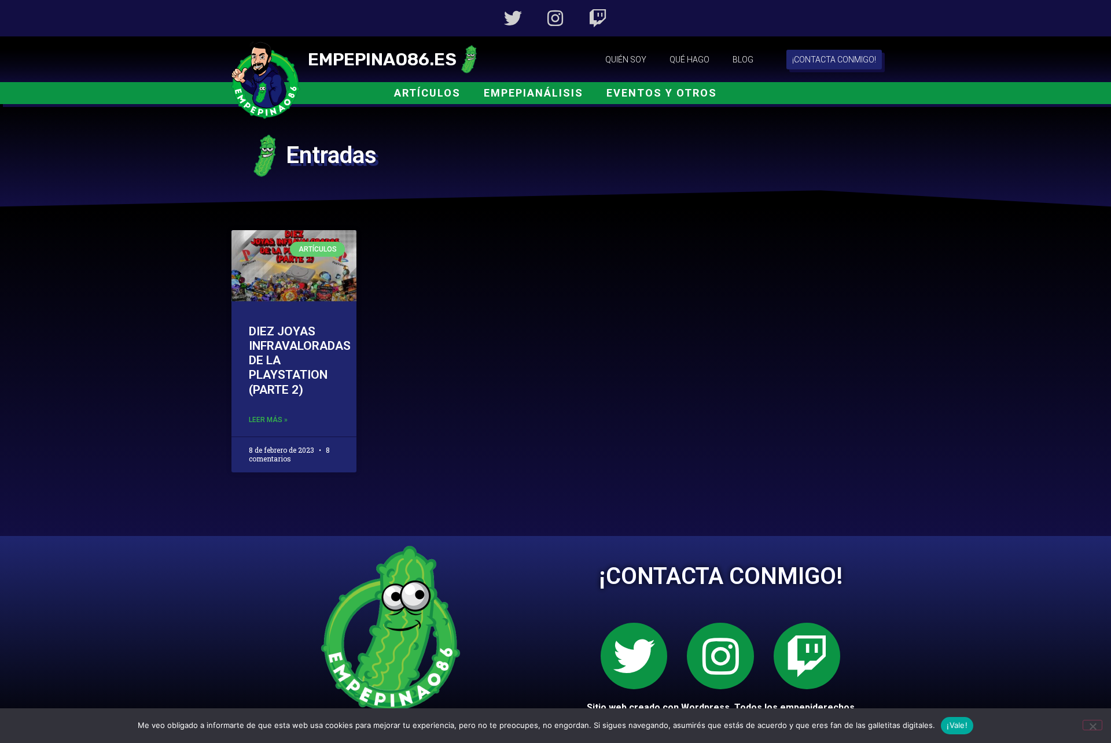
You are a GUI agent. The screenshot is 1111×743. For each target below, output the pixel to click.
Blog (743, 59)
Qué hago (689, 59)
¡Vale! (957, 725)
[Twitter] (513, 18)
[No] (1092, 725)
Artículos (427, 93)
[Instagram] (555, 18)
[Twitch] (598, 18)
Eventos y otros (661, 93)
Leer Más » (268, 420)
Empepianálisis (533, 93)
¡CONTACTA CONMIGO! (721, 576)
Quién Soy (625, 59)
